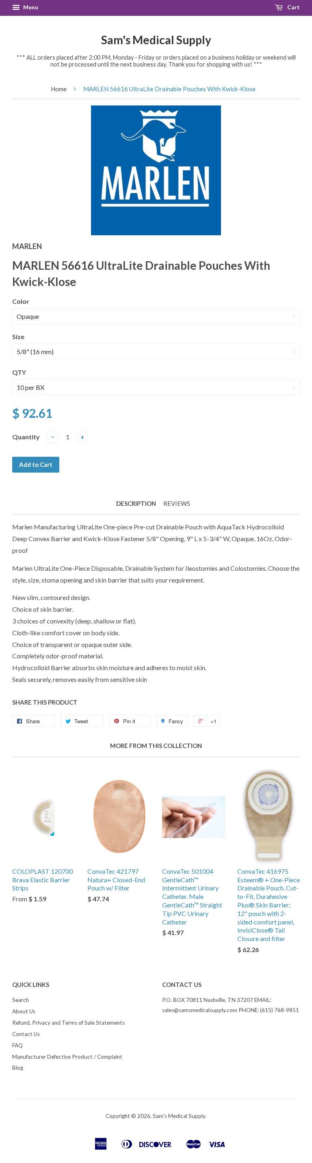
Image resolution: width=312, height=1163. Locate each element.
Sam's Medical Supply (156, 40)
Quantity (26, 437)
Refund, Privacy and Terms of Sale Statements (68, 1022)
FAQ (17, 1045)
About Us (23, 1011)
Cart (293, 7)
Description (136, 503)
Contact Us (26, 1034)
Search (20, 1000)
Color (20, 301)
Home (59, 88)
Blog (17, 1067)
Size (18, 336)
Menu (30, 7)
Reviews (176, 503)
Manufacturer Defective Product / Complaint (67, 1056)
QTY (19, 372)
